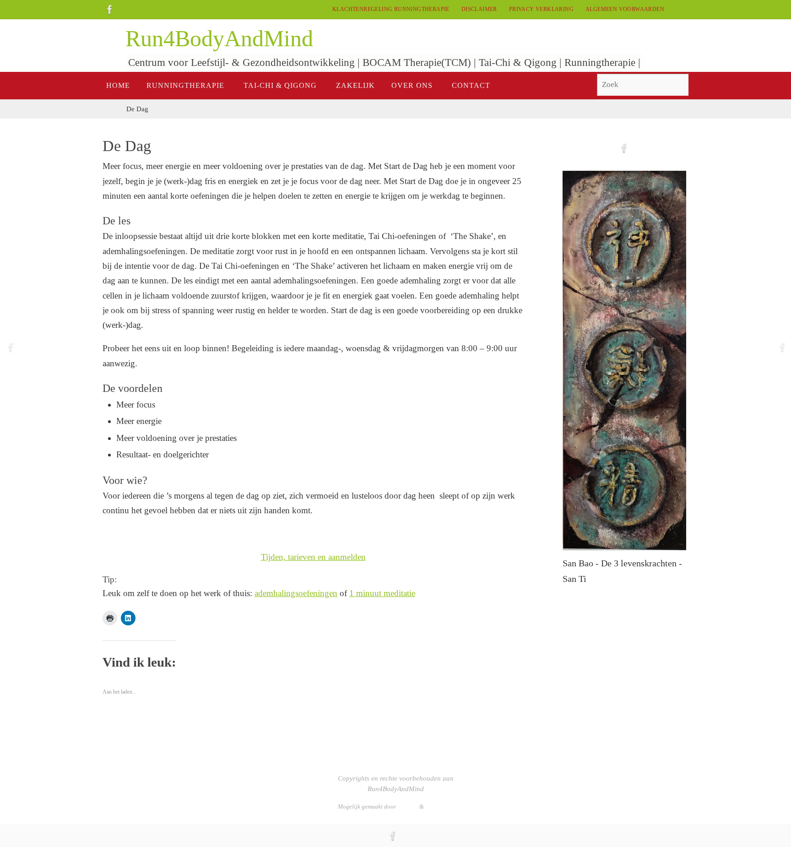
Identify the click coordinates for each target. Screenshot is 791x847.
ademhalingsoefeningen (296, 593)
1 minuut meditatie (382, 593)
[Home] (109, 109)
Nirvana (407, 806)
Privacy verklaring (541, 9)
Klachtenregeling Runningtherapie (391, 9)
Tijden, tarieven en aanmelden (313, 557)
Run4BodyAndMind (219, 38)
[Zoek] (677, 85)
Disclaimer (479, 9)
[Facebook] (110, 9)
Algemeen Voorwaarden (624, 9)
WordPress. (439, 806)
